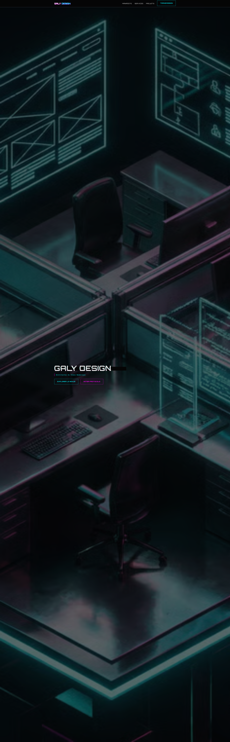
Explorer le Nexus (66, 381)
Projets (150, 3)
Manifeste (127, 3)
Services (139, 3)
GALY (62, 3)
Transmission (166, 3)
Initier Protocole (92, 381)
